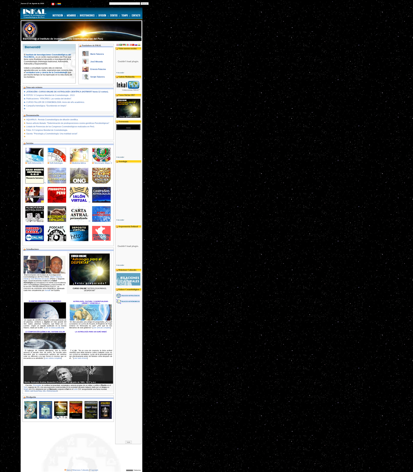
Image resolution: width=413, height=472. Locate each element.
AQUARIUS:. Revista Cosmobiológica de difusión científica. (52, 120)
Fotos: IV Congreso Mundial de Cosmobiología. (47, 130)
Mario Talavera (97, 54)
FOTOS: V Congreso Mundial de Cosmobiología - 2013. (50, 95)
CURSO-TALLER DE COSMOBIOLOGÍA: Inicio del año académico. (55, 102)
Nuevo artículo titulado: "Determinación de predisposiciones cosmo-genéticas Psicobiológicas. (68, 123)
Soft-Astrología (56, 163)
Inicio (69, 470)
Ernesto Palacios (98, 69)
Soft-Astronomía (34, 163)
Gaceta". (52, 134)
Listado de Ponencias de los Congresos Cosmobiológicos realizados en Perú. (60, 126)
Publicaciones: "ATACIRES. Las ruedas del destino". (49, 99)
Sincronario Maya (102, 163)
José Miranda (96, 62)
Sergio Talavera (97, 77)
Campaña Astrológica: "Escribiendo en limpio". (46, 106)
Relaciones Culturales (80, 470)
